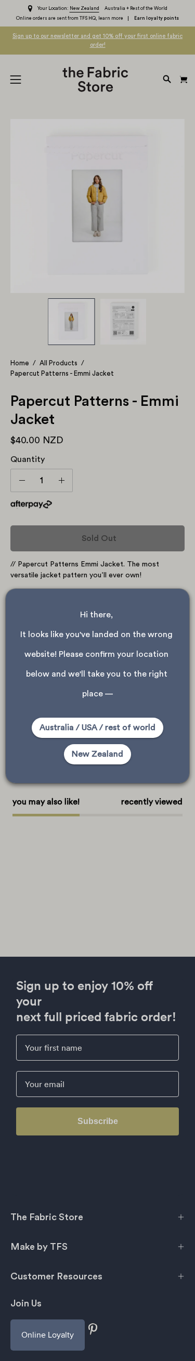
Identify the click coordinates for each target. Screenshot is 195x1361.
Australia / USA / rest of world (97, 727)
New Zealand (97, 754)
